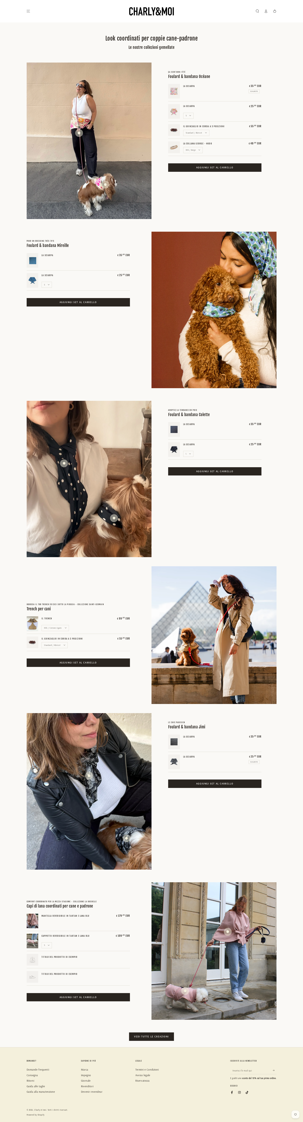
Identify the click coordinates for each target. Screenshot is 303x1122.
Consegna (32, 1075)
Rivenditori (87, 1086)
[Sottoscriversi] (275, 1070)
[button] (257, 11)
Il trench (47, 618)
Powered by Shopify (36, 1115)
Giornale (86, 1080)
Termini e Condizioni (147, 1069)
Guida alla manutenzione (41, 1091)
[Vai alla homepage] (151, 11)
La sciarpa (189, 86)
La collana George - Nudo (197, 143)
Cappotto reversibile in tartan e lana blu (66, 936)
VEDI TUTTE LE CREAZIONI (151, 1036)
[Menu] (28, 11)
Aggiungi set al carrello (214, 167)
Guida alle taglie (36, 1086)
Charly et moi (40, 1110)
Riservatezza (142, 1080)
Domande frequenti (38, 1069)
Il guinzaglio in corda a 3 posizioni (204, 126)
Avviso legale (142, 1075)
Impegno (86, 1075)
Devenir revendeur (92, 1091)
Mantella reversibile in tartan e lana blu (65, 916)
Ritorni (30, 1080)
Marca (84, 1069)
